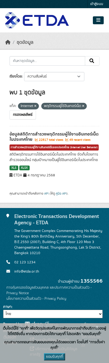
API (46, 193)
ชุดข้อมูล (25, 42)
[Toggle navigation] (98, 20)
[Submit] (92, 61)
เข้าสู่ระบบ (96, 4)
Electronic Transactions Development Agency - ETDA (56, 219)
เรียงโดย (16, 76)
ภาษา (7, 306)
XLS (13, 168)
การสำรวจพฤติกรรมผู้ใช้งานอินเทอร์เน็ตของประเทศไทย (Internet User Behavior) (54, 147)
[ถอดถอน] (35, 106)
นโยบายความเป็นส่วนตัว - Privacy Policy (36, 298)
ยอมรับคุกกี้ (54, 356)
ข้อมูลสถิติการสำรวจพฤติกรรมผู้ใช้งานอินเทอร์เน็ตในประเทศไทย (54, 137)
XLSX (24, 168)
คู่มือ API (61, 193)
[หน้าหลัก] (8, 42)
